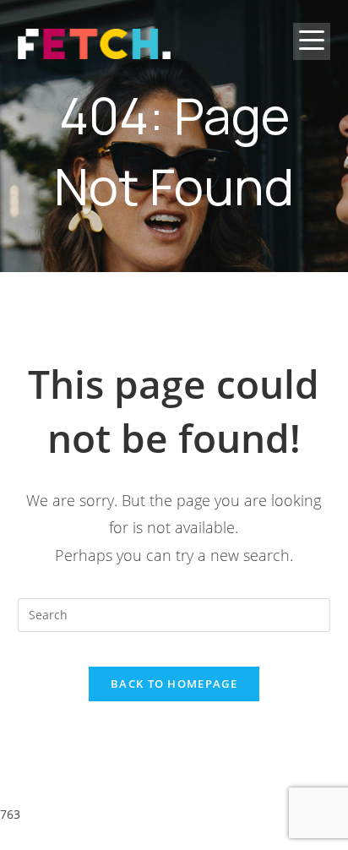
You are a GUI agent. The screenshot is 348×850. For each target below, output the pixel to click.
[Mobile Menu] (311, 55)
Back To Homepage (174, 683)
